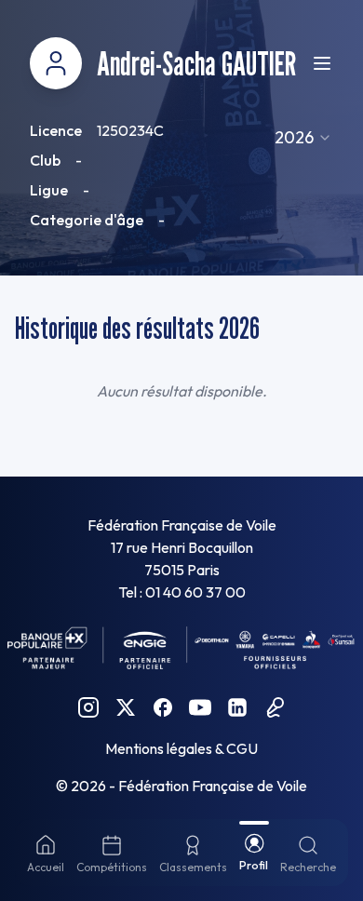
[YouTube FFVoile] (200, 707)
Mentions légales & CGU (181, 748)
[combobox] (303, 137)
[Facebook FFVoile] (163, 707)
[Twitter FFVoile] (126, 707)
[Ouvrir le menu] (322, 63)
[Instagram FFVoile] (88, 707)
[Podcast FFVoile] (274, 707)
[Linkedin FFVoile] (237, 707)
